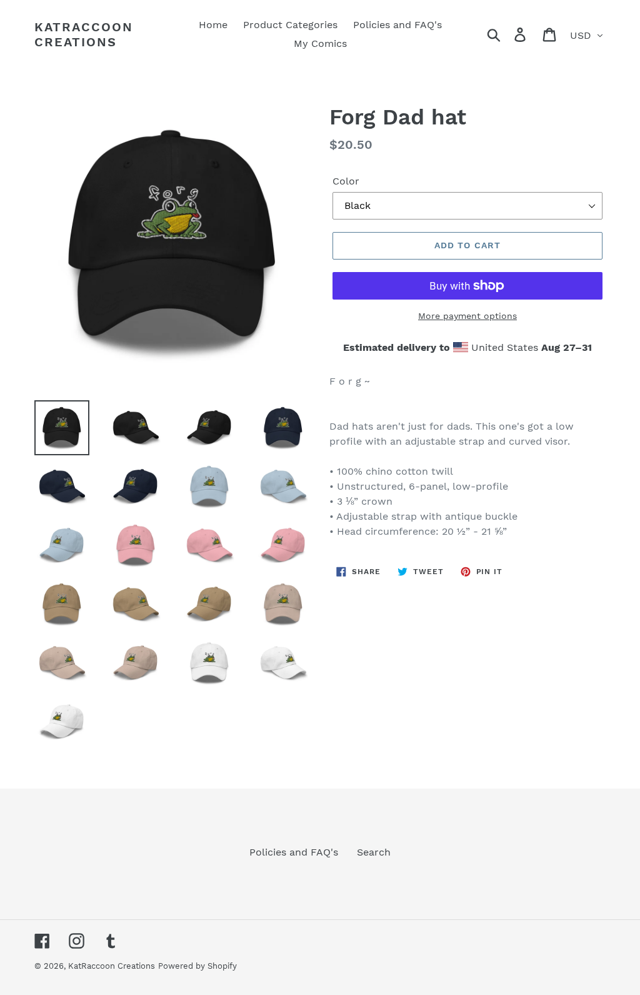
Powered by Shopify (197, 966)
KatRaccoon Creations (83, 34)
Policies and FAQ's (293, 852)
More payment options (467, 316)
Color (345, 181)
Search (374, 852)
